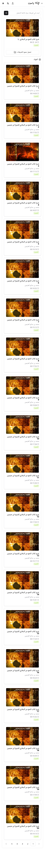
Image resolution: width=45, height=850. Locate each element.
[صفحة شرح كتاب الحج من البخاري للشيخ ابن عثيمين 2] (22, 113)
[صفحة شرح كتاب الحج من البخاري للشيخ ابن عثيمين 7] (22, 307)
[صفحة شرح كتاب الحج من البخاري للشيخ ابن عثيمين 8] (22, 346)
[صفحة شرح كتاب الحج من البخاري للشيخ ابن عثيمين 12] (22, 502)
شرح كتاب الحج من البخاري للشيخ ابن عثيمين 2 (23, 126)
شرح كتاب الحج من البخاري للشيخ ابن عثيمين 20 (23, 827)
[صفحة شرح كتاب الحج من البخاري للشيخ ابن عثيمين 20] (22, 814)
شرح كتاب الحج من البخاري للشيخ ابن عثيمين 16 (23, 671)
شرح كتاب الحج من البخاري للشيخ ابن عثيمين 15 (23, 632)
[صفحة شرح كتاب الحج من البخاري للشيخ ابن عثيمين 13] (22, 541)
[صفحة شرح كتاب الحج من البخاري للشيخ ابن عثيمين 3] (22, 152)
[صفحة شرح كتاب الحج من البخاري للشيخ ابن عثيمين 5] (22, 229)
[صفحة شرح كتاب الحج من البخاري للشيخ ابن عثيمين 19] (22, 775)
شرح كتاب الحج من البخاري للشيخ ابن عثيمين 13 (23, 555)
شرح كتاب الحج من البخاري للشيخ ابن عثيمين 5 (23, 243)
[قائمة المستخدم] (13, 3)
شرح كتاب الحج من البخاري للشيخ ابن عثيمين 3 (23, 165)
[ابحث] (6, 13)
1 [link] (33, 844)
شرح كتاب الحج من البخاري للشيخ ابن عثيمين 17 (23, 710)
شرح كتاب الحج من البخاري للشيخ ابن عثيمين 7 (23, 321)
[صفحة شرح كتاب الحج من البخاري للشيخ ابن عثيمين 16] (22, 658)
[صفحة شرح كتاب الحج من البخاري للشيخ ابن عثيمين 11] (22, 463)
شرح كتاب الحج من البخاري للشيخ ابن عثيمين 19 (23, 788)
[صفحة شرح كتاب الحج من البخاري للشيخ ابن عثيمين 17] (22, 697)
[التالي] (6, 844)
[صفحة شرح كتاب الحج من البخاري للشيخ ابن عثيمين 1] (22, 74)
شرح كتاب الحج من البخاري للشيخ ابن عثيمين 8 (23, 360)
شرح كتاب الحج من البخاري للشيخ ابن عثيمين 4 (23, 204)
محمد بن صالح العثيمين (32, 90)
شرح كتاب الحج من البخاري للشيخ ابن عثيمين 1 (23, 87)
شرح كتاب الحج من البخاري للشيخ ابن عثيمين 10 (23, 438)
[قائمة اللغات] (8, 3)
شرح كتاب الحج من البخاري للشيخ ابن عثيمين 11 (23, 477)
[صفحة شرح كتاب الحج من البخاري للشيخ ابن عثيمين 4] (22, 191)
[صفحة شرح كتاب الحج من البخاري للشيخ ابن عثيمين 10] (22, 424)
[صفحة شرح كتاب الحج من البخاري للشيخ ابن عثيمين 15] (22, 619)
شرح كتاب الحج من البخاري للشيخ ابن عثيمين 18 (23, 749)
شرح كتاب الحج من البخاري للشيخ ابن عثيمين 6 (23, 282)
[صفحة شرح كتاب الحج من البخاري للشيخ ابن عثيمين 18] (22, 736)
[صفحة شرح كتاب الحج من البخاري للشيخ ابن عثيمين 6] (22, 268)
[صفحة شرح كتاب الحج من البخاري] (18, 39)
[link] (39, 844)
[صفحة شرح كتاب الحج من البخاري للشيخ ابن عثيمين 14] (22, 580)
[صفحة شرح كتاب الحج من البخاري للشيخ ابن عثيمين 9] (22, 385)
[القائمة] (42, 3)
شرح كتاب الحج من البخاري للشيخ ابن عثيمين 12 (23, 516)
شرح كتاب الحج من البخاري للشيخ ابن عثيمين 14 (23, 593)
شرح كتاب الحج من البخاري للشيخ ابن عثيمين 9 (23, 399)
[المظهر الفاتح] (3, 3)
